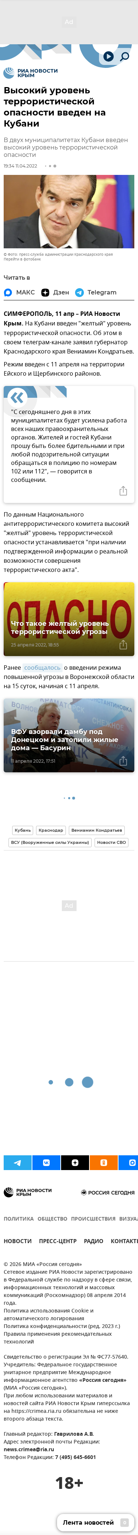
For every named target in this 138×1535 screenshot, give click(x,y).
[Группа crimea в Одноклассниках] (104, 1162)
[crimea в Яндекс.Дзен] (75, 1162)
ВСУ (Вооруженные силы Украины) (50, 842)
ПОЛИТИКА (19, 1219)
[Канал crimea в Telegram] (18, 1162)
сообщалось (42, 667)
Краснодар (51, 830)
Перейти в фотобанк (22, 259)
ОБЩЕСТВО (52, 1219)
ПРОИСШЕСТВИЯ (93, 1219)
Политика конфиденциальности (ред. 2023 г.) (62, 1326)
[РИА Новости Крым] (30, 73)
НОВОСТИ (18, 1242)
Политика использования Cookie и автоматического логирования (48, 1315)
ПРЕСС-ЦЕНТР (58, 1242)
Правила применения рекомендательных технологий (58, 1338)
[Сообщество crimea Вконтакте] (46, 1162)
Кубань (23, 830)
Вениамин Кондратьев (96, 830)
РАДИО (93, 1242)
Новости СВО (111, 842)
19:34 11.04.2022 (20, 166)
